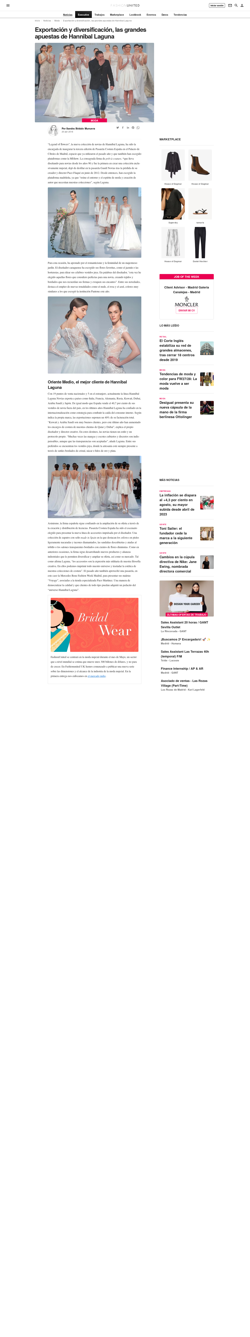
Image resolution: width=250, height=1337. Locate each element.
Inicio (37, 20)
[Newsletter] (230, 5)
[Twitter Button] (117, 127)
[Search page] (236, 5)
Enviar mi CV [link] (187, 310)
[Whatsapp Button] (138, 127)
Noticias (47, 20)
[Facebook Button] (122, 127)
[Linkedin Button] (127, 127)
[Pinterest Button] (133, 127)
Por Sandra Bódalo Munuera (78, 128)
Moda (57, 20)
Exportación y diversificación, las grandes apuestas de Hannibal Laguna (97, 20)
